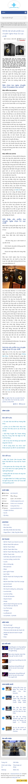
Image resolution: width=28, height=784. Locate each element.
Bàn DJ (5, 579)
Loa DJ (5, 562)
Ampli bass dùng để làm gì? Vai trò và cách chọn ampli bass (16, 668)
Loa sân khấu (7, 591)
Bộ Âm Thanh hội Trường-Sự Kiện (13, 576)
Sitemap (3, 770)
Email (5, 501)
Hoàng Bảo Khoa (14, 506)
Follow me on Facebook (16, 503)
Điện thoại (6, 493)
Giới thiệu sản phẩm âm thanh (12, 557)
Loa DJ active (10, 402)
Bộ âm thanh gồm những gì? (12, 627)
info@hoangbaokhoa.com (17, 501)
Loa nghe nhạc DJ (9, 398)
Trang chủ (4, 762)
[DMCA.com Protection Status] (22, 780)
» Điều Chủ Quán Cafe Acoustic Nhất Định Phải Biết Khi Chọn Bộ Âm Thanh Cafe (14, 461)
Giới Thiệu (5, 490)
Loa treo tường (8, 594)
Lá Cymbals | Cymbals (10, 615)
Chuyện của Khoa (9, 510)
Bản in (16, 404)
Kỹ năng (6, 515)
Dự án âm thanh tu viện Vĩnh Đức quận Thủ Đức (19, 729)
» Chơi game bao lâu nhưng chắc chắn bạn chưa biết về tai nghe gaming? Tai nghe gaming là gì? (14, 469)
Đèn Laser (6, 525)
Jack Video (6, 574)
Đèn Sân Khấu (8, 527)
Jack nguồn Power (9, 571)
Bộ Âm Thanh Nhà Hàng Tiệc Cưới (13, 552)
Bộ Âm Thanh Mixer (9, 547)
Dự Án (5, 513)
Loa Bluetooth (8, 613)
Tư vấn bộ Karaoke (9, 596)
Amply (5, 601)
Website (6, 508)
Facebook (5, 503)
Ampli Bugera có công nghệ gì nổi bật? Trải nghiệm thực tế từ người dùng (17, 649)
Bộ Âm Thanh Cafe (9, 554)
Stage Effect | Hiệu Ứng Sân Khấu (13, 532)
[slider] (22, 40)
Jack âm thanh (8, 584)
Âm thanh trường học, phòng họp (13, 589)
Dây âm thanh (8, 599)
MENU (3, 12)
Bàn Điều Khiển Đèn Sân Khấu (12, 530)
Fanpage (5, 506)
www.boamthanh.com (16, 508)
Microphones (7, 567)
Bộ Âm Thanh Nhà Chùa (10, 549)
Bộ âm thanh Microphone (11, 544)
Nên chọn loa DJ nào (13, 400)
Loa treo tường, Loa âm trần (12, 559)
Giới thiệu (16, 762)
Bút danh (5, 495)
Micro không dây (8, 564)
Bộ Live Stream (8, 586)
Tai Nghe (6, 610)
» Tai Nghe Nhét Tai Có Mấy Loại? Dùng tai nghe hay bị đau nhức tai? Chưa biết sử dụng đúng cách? (14, 481)
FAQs (5, 637)
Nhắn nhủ (16, 770)
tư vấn (8, 390)
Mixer (5, 569)
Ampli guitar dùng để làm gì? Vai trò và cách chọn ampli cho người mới (17, 675)
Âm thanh (5, 539)
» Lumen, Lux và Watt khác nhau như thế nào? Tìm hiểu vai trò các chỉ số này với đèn (14, 429)
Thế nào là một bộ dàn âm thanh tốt (14, 630)
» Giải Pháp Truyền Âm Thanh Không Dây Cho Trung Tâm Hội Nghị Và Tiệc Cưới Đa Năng (14, 436)
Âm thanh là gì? (8, 625)
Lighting (5, 522)
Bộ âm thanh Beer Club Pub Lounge (14, 581)
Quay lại (22, 404)
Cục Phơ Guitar (8, 608)
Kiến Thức (5, 622)
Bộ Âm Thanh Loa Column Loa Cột (13, 542)
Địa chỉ (5, 498)
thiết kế (17, 190)
